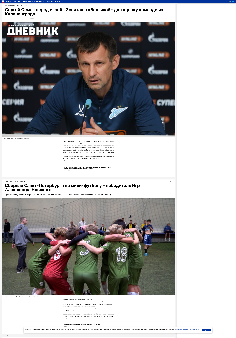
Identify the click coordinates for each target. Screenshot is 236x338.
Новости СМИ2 (6, 335)
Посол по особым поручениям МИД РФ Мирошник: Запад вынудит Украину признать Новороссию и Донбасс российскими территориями (87, 167)
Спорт (170, 5)
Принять (206, 330)
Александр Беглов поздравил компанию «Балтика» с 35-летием (82, 324)
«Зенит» (81, 156)
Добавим (65, 308)
